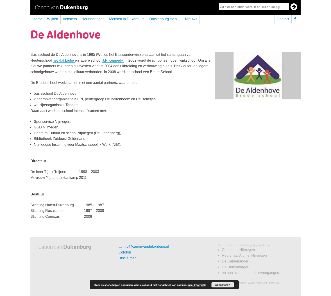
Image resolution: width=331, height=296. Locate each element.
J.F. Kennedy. (113, 60)
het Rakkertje (64, 60)
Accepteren (222, 285)
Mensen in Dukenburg (127, 19)
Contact (283, 19)
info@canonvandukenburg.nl (146, 246)
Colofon (124, 252)
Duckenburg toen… (164, 19)
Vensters (70, 19)
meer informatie (197, 285)
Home (37, 19)
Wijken (52, 19)
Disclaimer (127, 258)
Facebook (296, 19)
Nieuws (191, 19)
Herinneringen (93, 19)
